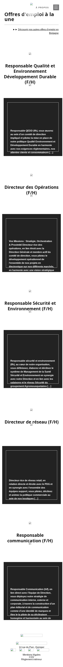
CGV (31, 657)
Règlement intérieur (31, 659)
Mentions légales (31, 655)
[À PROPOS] (56, 7)
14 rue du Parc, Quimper (31, 647)
